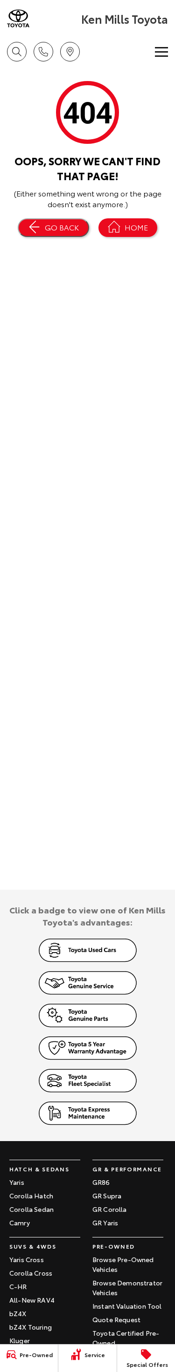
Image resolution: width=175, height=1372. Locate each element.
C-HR (18, 1286)
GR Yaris (105, 1222)
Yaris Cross (26, 1259)
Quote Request (116, 1319)
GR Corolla (109, 1209)
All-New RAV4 (32, 1299)
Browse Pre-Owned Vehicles (123, 1264)
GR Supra (106, 1195)
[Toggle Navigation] (161, 51)
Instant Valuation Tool (127, 1306)
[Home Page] (43, 18)
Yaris (16, 1182)
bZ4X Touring (30, 1326)
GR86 (101, 1182)
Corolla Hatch (31, 1195)
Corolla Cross (30, 1272)
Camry (19, 1222)
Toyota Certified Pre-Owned (125, 1337)
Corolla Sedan (31, 1209)
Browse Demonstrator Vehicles (127, 1287)
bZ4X (18, 1313)
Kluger (19, 1340)
